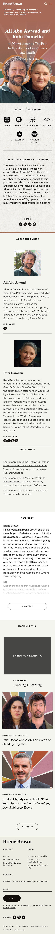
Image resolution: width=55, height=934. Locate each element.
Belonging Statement (39, 926)
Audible (47, 125)
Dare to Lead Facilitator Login (35, 860)
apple (7, 125)
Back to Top (27, 827)
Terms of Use (41, 905)
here (44, 469)
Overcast (32, 125)
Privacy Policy (9, 908)
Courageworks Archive (38, 856)
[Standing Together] (27, 710)
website (26, 494)
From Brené (19, 680)
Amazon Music (34, 141)
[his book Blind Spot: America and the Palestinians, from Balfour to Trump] (27, 769)
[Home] (13, 4)
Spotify (19, 125)
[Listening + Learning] (27, 655)
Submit (12, 898)
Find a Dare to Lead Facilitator (12, 864)
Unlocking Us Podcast (25, 10)
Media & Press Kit (11, 859)
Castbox (19, 140)
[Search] (45, 3)
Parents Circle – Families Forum (21, 387)
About (6, 856)
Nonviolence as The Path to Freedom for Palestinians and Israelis (23, 13)
